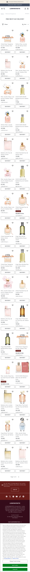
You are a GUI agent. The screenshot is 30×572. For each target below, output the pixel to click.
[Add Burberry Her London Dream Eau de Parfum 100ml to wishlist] (12, 391)
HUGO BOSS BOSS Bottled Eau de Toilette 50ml (22, 98)
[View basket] (28, 8)
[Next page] (18, 477)
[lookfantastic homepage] (15, 8)
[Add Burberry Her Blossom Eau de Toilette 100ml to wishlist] (27, 447)
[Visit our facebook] (6, 496)
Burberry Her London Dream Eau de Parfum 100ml (7, 406)
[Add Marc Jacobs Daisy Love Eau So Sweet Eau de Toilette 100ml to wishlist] (12, 277)
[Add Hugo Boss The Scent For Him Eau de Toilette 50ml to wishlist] (27, 305)
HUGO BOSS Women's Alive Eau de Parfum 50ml (22, 377)
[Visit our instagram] (13, 496)
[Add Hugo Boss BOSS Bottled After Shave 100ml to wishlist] (27, 222)
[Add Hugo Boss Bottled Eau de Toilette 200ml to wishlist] (27, 250)
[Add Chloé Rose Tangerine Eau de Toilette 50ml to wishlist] (12, 250)
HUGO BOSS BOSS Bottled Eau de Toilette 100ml (22, 180)
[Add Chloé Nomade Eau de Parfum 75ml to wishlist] (27, 193)
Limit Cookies (15, 565)
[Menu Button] (1, 8)
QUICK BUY (7, 52)
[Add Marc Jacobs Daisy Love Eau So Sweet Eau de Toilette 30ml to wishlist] (12, 165)
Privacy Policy (7, 558)
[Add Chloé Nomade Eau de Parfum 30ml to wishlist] (27, 139)
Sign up (15, 489)
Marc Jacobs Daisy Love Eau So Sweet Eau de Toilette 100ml (7, 292)
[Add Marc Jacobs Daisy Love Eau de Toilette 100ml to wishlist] (12, 83)
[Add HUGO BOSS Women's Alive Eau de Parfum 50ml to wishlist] (27, 362)
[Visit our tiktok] (20, 496)
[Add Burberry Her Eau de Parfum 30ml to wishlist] (12, 57)
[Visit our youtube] (16, 496)
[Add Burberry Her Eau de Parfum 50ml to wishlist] (12, 305)
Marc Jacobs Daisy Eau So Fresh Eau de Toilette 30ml (7, 377)
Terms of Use (15, 558)
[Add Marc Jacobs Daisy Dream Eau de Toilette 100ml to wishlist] (27, 419)
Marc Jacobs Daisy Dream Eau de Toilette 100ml (22, 434)
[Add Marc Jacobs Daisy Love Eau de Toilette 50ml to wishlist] (12, 193)
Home (2, 13)
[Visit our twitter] (10, 496)
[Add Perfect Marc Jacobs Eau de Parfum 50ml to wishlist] (27, 30)
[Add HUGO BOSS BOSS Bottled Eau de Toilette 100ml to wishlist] (27, 165)
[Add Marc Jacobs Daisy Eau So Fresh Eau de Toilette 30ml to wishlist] (12, 362)
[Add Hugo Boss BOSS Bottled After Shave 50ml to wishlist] (12, 333)
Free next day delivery (15, 19)
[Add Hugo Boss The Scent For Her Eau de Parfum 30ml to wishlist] (12, 419)
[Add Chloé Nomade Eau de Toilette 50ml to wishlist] (27, 277)
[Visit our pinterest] (23, 496)
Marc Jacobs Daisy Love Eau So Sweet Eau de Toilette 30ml (7, 180)
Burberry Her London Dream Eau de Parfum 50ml (7, 463)
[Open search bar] (4, 8)
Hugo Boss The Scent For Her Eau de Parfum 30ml (7, 434)
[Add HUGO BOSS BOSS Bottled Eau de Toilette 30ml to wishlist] (27, 111)
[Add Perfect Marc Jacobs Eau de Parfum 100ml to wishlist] (12, 111)
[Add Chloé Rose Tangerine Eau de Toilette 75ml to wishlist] (27, 333)
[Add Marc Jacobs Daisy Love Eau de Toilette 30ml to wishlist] (27, 57)
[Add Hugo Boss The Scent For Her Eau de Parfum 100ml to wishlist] (27, 391)
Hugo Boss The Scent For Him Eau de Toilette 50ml (22, 320)
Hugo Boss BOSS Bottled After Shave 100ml (21, 238)
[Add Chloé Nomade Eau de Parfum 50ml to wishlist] (12, 222)
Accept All (15, 569)
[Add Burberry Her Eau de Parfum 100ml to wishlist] (12, 139)
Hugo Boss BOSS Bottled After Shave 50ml (6, 348)
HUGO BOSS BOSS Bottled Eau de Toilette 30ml (22, 126)
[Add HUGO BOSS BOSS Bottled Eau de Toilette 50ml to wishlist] (27, 83)
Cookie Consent (15, 515)
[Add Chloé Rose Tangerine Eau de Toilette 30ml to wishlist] (12, 30)
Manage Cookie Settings (15, 561)
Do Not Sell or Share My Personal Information (15, 517)
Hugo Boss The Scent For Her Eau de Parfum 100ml (22, 406)
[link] (25, 8)
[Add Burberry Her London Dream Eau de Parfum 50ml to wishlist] (12, 447)
